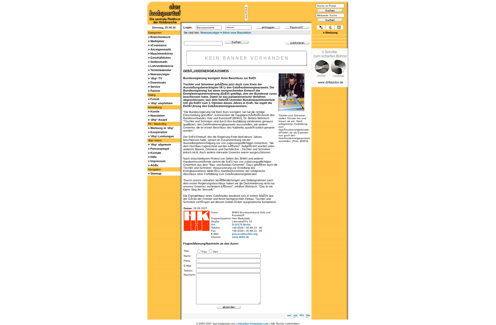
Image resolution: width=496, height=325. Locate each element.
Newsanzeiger (210, 32)
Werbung (331, 32)
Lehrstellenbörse (161, 65)
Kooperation (158, 132)
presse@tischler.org (245, 233)
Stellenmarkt (158, 61)
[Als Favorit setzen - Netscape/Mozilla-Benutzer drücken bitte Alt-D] (329, 27)
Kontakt (155, 152)
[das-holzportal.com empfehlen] (338, 27)
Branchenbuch (160, 37)
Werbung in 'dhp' (162, 128)
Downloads (158, 82)
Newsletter (157, 115)
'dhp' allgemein (160, 144)
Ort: (213, 224)
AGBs (154, 165)
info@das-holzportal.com (253, 323)
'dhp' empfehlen (161, 103)
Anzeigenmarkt (160, 49)
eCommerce (158, 45)
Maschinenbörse (161, 53)
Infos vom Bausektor (237, 32)
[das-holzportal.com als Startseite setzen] (321, 27)
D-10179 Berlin (241, 224)
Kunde (154, 111)
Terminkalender (160, 70)
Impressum (158, 161)
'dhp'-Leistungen (162, 136)
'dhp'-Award (158, 119)
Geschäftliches (160, 57)
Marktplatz (157, 41)
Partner (155, 90)
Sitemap (155, 173)
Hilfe (153, 156)
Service (155, 86)
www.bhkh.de (240, 237)
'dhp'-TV (156, 78)
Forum (154, 99)
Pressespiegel (159, 148)
